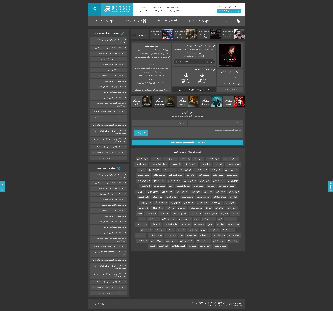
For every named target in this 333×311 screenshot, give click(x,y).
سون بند (139, 191)
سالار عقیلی (198, 158)
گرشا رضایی (145, 186)
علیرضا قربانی (142, 158)
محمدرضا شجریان (230, 158)
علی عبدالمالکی (159, 175)
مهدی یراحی (233, 180)
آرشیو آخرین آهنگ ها (227, 21)
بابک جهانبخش (191, 164)
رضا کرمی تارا (234, 235)
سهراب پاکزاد (216, 202)
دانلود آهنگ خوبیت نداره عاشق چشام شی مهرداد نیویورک (111, 104)
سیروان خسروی (203, 197)
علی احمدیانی (156, 240)
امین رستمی (234, 191)
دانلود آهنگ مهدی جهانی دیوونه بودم (112, 53)
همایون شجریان (233, 164)
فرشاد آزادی (142, 240)
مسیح (171, 229)
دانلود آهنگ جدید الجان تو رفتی (114, 92)
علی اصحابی (205, 235)
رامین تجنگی (146, 229)
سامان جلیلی (216, 169)
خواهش (152, 246)
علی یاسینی (188, 202)
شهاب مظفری (218, 180)
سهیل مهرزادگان (168, 218)
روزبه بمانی (157, 197)
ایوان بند (233, 197)
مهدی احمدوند (169, 169)
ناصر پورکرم (143, 208)
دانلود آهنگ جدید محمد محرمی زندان (112, 86)
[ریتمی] (117, 9)
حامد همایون (167, 191)
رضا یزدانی (218, 164)
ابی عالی (235, 213)
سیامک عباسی (187, 197)
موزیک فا (113, 304)
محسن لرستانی (208, 218)
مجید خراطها (159, 180)
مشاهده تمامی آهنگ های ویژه (142, 34)
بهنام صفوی (191, 235)
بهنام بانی (219, 208)
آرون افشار (164, 213)
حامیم (142, 218)
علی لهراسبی (176, 164)
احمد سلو (211, 186)
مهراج (203, 229)
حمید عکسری (219, 235)
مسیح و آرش (182, 191)
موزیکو (94, 304)
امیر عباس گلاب (143, 180)
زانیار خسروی (143, 197)
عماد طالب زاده (203, 240)
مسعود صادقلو (161, 202)
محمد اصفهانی (201, 169)
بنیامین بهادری (144, 175)
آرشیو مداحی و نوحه (100, 21)
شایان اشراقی (157, 208)
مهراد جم (220, 224)
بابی (181, 235)
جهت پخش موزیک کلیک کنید (229, 11)
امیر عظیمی (204, 180)
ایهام (196, 218)
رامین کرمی (163, 246)
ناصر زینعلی (230, 202)
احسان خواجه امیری (159, 164)
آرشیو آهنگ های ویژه (196, 21)
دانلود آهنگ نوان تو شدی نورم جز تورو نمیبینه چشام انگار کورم (109, 132)
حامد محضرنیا (174, 180)
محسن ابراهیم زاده (226, 186)
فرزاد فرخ (170, 208)
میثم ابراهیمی (141, 164)
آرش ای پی (193, 229)
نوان (220, 218)
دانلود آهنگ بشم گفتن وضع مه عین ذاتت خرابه (109, 125)
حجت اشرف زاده (176, 175)
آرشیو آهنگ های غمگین (133, 21)
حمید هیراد (195, 191)
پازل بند (141, 169)
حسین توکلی (152, 191)
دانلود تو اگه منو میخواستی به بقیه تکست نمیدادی (111, 41)
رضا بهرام (182, 208)
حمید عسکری (153, 169)
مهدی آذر (192, 246)
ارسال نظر (141, 132)
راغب (171, 186)
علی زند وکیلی (203, 175)
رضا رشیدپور (171, 240)
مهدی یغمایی (218, 240)
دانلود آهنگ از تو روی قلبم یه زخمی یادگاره (111, 147)
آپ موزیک (103, 304)
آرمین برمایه (205, 246)
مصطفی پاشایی (186, 240)
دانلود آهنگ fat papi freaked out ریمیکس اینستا (110, 118)
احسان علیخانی (178, 246)
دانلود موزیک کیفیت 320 (202, 81)
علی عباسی (214, 229)
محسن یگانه (218, 175)
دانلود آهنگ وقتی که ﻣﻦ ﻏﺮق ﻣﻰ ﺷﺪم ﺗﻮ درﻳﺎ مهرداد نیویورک (110, 140)
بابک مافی (220, 191)
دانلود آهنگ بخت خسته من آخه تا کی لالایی (110, 48)
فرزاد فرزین (205, 164)
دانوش (210, 224)
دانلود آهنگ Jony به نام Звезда (115, 81)
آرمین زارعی (231, 208)
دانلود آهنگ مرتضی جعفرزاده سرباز (113, 70)
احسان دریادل (185, 218)
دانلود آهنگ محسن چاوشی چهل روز (113, 59)
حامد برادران (171, 235)
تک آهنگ (225, 90)
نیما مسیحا (233, 240)
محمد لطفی (153, 218)
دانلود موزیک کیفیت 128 (186, 81)
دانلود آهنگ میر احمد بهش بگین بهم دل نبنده (109, 158)
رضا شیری (208, 191)
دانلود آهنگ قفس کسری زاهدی (115, 98)
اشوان (139, 213)
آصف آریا (181, 229)
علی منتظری (156, 224)
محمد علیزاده (159, 186)
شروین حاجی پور (179, 213)
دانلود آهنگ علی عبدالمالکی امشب (198, 45)
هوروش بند (175, 202)
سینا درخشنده (171, 197)
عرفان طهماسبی (171, 224)
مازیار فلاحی (232, 175)
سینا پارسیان (233, 224)
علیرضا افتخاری (213, 158)
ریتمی (194, 53)
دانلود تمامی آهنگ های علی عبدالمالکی (194, 90)
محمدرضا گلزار (228, 229)
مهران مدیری (142, 224)
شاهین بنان (199, 224)
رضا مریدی (186, 224)
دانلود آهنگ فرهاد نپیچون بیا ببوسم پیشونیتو (110, 111)
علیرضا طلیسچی (183, 186)
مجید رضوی (231, 218)
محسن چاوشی (171, 158)
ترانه (203, 49)
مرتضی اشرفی (185, 169)
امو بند (209, 208)
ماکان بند (190, 175)
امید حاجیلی (202, 202)
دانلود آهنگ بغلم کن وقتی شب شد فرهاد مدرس (109, 152)
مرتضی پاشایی (190, 180)
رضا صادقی (185, 158)
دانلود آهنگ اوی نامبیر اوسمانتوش (114, 64)
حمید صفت (160, 229)
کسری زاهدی (151, 213)
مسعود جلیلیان (196, 208)
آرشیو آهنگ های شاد (165, 21)
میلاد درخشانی (220, 246)
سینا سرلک (156, 158)
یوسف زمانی (198, 186)
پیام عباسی (140, 235)
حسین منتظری (211, 213)
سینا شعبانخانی (219, 197)
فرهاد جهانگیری (155, 235)
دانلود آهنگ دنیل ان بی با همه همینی (112, 75)
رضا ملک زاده (195, 213)
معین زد (224, 213)
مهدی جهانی (145, 202)
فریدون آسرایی (231, 169)
